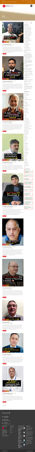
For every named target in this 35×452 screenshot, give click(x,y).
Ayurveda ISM (26, 92)
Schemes (25, 154)
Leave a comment (10, 44)
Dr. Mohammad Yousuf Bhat (9, 205)
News (25, 139)
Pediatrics (25, 145)
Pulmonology (26, 151)
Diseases (25, 114)
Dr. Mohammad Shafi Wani (9, 80)
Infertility (25, 135)
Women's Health (26, 164)
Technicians (25, 158)
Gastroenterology (26, 120)
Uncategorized (26, 161)
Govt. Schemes (26, 123)
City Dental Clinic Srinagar (27, 98)
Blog (25, 95)
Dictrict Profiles (26, 111)
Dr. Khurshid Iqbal (8, 321)
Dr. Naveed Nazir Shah (9, 43)
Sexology (25, 155)
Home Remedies (26, 132)
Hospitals (25, 133)
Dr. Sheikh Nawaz (26, 40)
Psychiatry (25, 149)
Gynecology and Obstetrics (28, 124)
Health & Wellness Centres (28, 127)
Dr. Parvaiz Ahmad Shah (9, 286)
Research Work (26, 152)
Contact (11, 431)
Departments (26, 107)
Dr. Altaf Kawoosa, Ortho (9, 161)
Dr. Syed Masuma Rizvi (27, 57)
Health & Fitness (26, 126)
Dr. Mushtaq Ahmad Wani (9, 120)
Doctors (6, 44)
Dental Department (27, 104)
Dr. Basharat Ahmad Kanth (9, 392)
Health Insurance (26, 130)
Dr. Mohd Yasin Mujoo (8, 353)
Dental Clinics (26, 102)
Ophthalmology (26, 142)
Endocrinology (26, 117)
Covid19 (25, 99)
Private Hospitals (26, 148)
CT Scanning (26, 101)
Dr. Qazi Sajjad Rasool (27, 43)
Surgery (25, 157)
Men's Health (26, 136)
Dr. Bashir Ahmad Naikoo (9, 246)
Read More (4, 52)
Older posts (4, 404)
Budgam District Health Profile (28, 78)
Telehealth (25, 160)
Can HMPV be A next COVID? (28, 72)
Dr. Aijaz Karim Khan (27, 46)
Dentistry (25, 105)
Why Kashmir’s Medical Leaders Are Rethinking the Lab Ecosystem (28, 64)
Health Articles (26, 129)
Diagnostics (25, 110)
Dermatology (26, 108)
